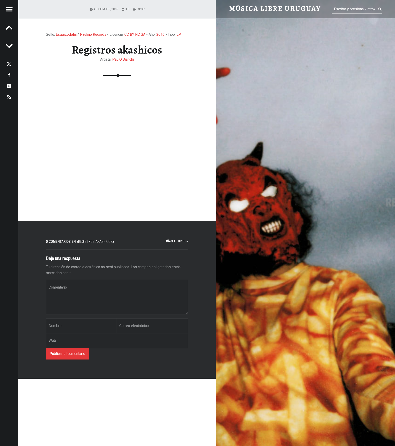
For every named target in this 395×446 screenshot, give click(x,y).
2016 (160, 34)
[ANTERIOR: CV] (9, 46)
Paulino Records (93, 34)
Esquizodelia (66, 34)
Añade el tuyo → (176, 241)
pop (141, 9)
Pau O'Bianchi (123, 59)
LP (178, 34)
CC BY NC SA (134, 34)
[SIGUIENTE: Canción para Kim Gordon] (9, 27)
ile (127, 9)
